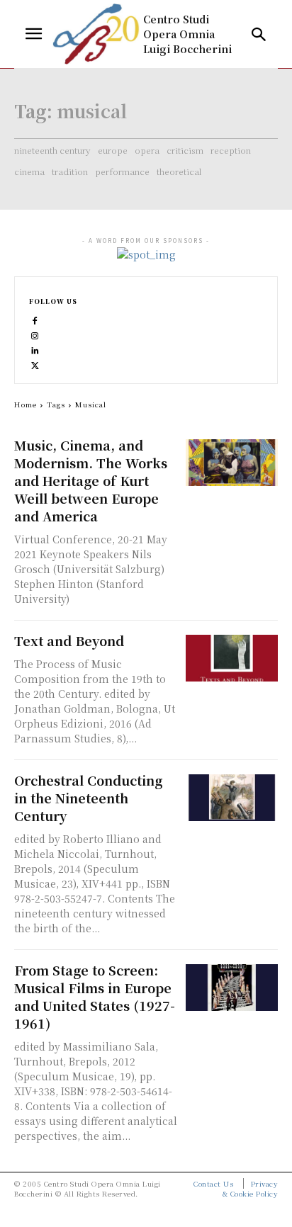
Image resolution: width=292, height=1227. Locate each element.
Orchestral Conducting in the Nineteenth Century (88, 798)
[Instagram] (35, 333)
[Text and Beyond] (232, 658)
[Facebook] (35, 318)
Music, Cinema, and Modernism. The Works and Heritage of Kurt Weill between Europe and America (90, 480)
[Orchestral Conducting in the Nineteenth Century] (232, 797)
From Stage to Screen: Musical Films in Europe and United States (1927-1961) (94, 996)
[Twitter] (35, 363)
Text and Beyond (69, 640)
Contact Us (213, 1183)
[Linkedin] (35, 348)
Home (25, 404)
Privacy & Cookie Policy (251, 1188)
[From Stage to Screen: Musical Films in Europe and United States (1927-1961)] (232, 987)
